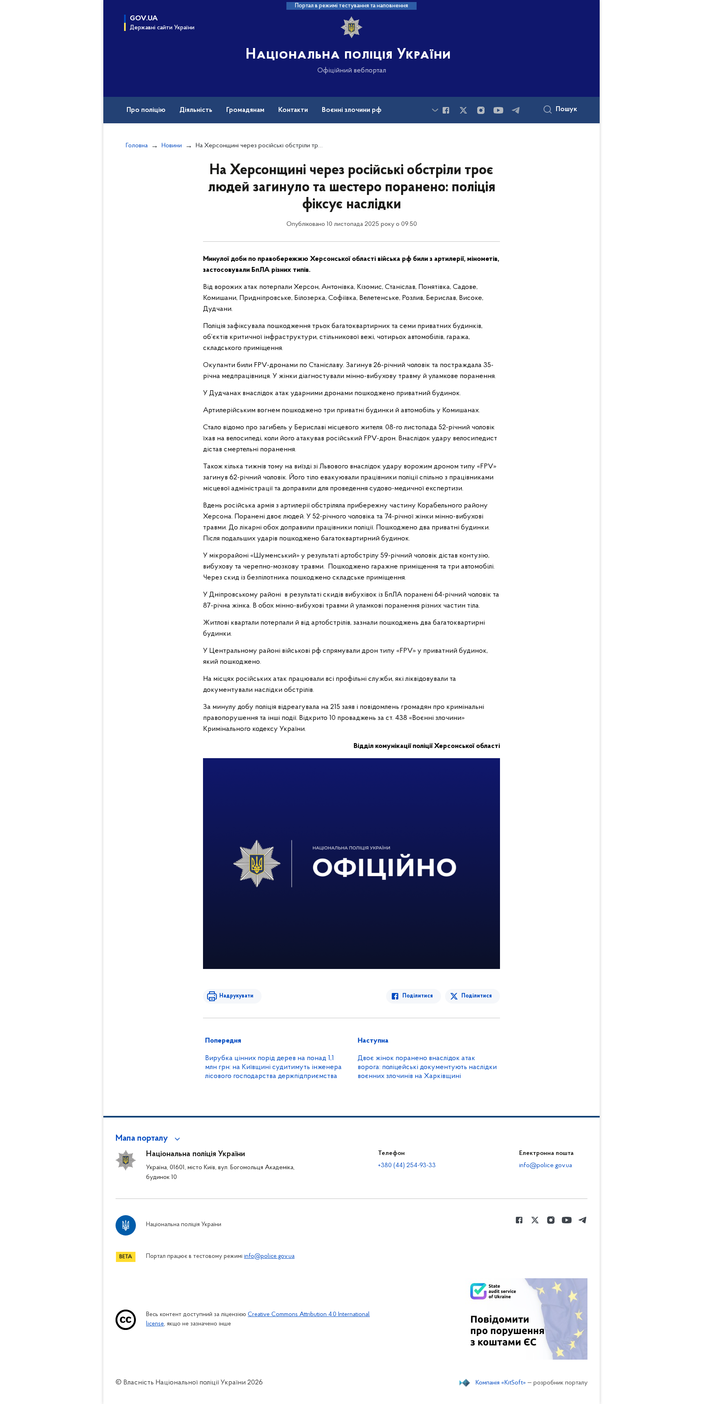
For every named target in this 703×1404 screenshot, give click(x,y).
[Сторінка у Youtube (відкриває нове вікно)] (498, 110)
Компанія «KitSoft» (501, 1383)
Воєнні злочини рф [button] (352, 110)
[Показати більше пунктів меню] (435, 110)
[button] (149, 1139)
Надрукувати (236, 996)
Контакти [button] (293, 110)
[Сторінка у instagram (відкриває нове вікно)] (481, 110)
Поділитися (417, 996)
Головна (137, 145)
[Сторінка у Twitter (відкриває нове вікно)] (463, 110)
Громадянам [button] (245, 110)
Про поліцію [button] (146, 110)
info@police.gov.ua (545, 1165)
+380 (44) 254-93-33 (407, 1165)
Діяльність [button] (195, 110)
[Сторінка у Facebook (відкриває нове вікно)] (446, 110)
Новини (172, 145)
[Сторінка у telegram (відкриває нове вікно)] (516, 110)
